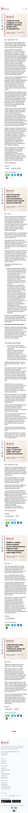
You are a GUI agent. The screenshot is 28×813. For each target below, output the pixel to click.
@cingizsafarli (12, 162)
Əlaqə (2, 771)
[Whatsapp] (2, 795)
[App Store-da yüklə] (6, 801)
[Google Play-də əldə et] (16, 801)
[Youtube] (11, 795)
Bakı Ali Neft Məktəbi (10, 618)
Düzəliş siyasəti (4, 775)
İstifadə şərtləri (4, 782)
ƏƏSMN (7, 168)
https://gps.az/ (16, 434)
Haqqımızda (3, 768)
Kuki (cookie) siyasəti (5, 788)
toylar (17, 516)
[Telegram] (14, 795)
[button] (2, 14)
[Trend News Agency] (4, 742)
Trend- (18, 477)
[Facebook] (5, 795)
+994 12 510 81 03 (4, 753)
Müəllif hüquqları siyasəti (6, 786)
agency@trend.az (4, 754)
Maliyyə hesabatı (4, 777)
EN (11, 810)
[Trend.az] (5, 9)
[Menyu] (25, 9)
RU (16, 810)
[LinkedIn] (16, 795)
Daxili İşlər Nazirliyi (9, 516)
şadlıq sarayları (9, 709)
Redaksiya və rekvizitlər (5, 770)
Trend (12, 51)
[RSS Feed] (19, 795)
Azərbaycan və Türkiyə (15, 168)
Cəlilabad (16, 709)
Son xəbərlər (3, 761)
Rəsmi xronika (4, 763)
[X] (8, 795)
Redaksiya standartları (5, 773)
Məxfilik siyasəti (4, 784)
